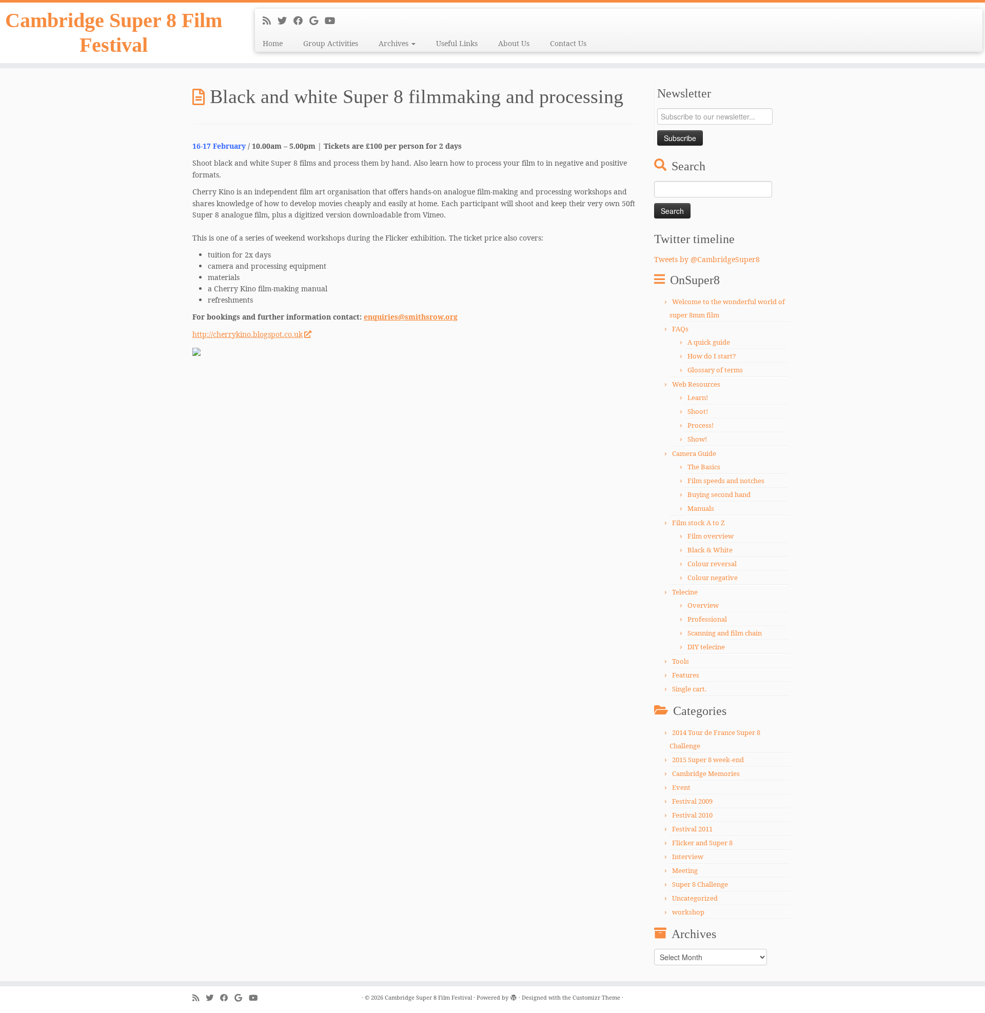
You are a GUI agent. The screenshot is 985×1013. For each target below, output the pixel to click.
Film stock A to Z (698, 522)
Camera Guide (694, 453)
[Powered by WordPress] (513, 995)
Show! (697, 439)
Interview (687, 856)
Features (685, 675)
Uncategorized (695, 898)
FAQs (680, 328)
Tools (680, 661)
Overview (703, 605)
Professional (707, 619)
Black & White (710, 549)
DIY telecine (706, 646)
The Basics (703, 466)
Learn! (697, 397)
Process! (700, 425)
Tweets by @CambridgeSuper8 (707, 259)
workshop (688, 912)
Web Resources (696, 384)
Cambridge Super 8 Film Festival (113, 32)
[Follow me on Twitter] (285, 20)
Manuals (700, 508)
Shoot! (697, 411)
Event (681, 787)
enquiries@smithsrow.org (411, 317)
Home (273, 43)
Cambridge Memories (706, 773)
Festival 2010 (692, 815)
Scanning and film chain (724, 633)
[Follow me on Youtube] (333, 20)
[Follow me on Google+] (317, 20)
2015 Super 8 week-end (708, 759)
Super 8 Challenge (700, 884)
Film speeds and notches (725, 480)
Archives (394, 43)
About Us (513, 43)
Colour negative (712, 577)
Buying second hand (719, 494)
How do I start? (711, 356)
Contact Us (568, 43)
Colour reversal (712, 563)
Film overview (710, 536)
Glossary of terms (715, 369)
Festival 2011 (692, 828)
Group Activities (330, 43)
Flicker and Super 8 (702, 842)
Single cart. (689, 688)
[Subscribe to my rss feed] (270, 20)
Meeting (685, 870)
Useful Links (457, 43)
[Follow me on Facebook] (301, 20)
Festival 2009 (692, 801)
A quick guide (708, 342)
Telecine (685, 592)
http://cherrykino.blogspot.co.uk (247, 334)
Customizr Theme (596, 997)
